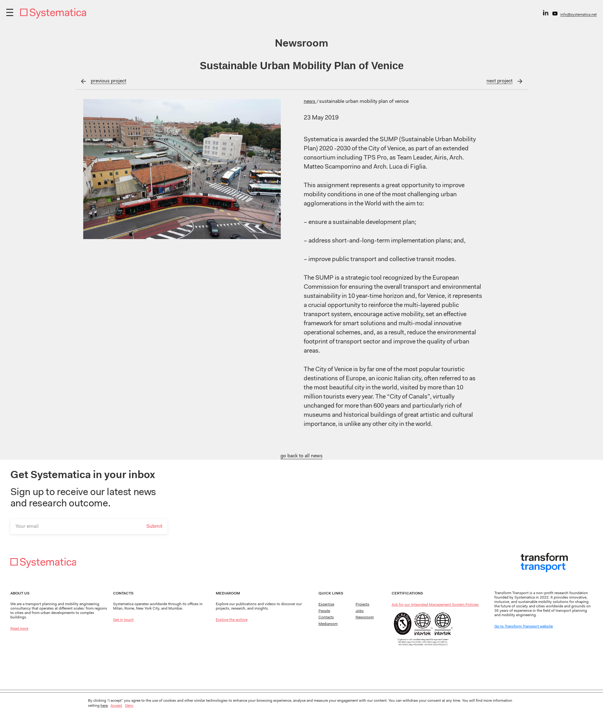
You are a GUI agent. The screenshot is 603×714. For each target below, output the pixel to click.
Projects (362, 604)
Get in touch (123, 620)
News (310, 101)
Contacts (326, 617)
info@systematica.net (578, 15)
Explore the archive (231, 620)
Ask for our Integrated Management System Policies (435, 605)
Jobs (360, 611)
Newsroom (365, 617)
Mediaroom (328, 624)
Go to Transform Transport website (523, 626)
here (104, 706)
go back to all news (301, 456)
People (324, 611)
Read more (19, 629)
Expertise (326, 604)
